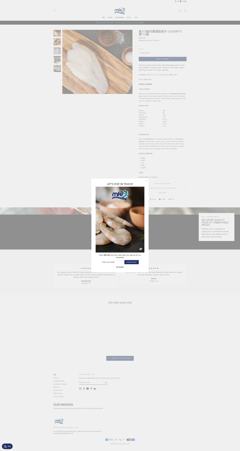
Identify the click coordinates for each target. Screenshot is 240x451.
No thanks (120, 267)
